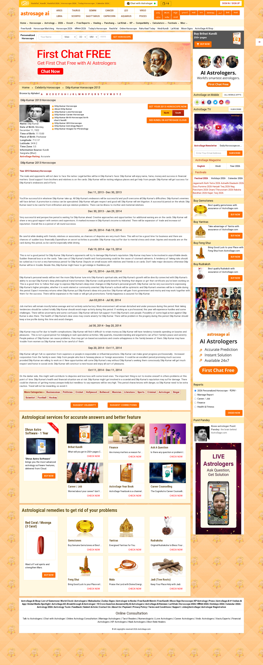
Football (42, 397)
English (201, 166)
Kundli (43, 3)
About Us (116, 607)
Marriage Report (205, 394)
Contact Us (104, 607)
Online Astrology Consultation (82, 618)
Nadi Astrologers (137, 621)
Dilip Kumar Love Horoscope (68, 112)
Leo (126, 10)
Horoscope (35, 23)
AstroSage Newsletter (205, 145)
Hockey (53, 397)
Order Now (234, 413)
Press (212, 601)
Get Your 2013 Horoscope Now (167, 106)
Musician (116, 392)
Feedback (77, 607)
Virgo (143, 10)
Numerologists (146, 618)
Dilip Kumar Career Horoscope (69, 114)
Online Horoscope (128, 28)
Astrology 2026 (45, 607)
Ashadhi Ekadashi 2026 (232, 183)
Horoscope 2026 (68, 3)
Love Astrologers (164, 618)
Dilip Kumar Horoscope (65, 106)
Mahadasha (94, 601)
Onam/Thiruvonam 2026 (221, 189)
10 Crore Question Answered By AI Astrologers (120, 604)
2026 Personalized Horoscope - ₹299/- (217, 390)
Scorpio (76, 16)
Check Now (93, 456)
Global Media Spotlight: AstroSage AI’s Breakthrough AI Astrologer (61, 604)
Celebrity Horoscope (47, 87)
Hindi (218, 166)
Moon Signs (187, 28)
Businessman (53, 392)
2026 (60, 23)
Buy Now (205, 44)
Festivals (172, 23)
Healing (97, 23)
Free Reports (83, 23)
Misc (183, 23)
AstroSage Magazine (208, 160)
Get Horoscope (122, 37)
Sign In (226, 3)
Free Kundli (26, 28)
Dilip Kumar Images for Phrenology (71, 129)
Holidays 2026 (218, 178)
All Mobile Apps (232, 95)
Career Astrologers (184, 618)
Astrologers (80, 601)
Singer (176, 392)
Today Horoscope (86, 3)
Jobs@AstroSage (191, 607)
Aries (59, 10)
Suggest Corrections (123, 405)
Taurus (76, 10)
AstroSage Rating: (30, 156)
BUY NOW (48, 476)
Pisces (143, 16)
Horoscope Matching (44, 28)
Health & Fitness (205, 406)
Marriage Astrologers (110, 618)
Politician (68, 392)
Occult (70, 23)
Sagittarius (93, 16)
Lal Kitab (175, 28)
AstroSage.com (144, 629)
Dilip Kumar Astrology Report (68, 126)
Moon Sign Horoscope (181, 601)
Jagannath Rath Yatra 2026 (207, 183)
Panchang (109, 23)
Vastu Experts (223, 618)
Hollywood (91, 392)
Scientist (30, 397)
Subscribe (235, 109)
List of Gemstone (50, 601)
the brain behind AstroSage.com (224, 429)
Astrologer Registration (213, 607)
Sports (140, 392)
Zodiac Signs (108, 601)
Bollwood (104, 392)
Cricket (79, 392)
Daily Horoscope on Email (232, 145)
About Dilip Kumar (63, 109)
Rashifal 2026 (53, 3)
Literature (129, 392)
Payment (127, 607)
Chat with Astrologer (141, 3)
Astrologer (164, 392)
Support (176, 607)
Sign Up (235, 3)
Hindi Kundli (163, 28)
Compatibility (142, 23)
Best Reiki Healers (156, 621)
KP (131, 23)
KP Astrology (200, 601)
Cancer (109, 10)
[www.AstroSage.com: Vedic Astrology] (25, 2)
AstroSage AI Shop (204, 28)
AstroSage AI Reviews (156, 604)
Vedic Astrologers (205, 618)
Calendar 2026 (102, 3)
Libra (59, 16)
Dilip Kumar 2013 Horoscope (68, 123)
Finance (201, 402)
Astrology (49, 23)
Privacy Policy (140, 607)
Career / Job (203, 398)
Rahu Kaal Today (147, 28)
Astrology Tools (62, 607)
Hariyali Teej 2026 (221, 186)
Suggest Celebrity (84, 405)
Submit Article (90, 607)
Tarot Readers (129, 618)
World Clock (67, 601)
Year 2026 (235, 166)
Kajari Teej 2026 (215, 193)
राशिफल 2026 (80, 28)
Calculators (159, 23)
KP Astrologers (119, 621)
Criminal (151, 392)
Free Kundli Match (147, 601)
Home (23, 23)
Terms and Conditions (159, 607)
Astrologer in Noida (126, 601)
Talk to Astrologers (32, 618)
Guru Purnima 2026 (202, 186)
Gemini (92, 10)
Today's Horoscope (97, 28)
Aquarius (126, 16)
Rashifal (35, 3)
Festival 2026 (201, 178)
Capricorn (109, 16)
